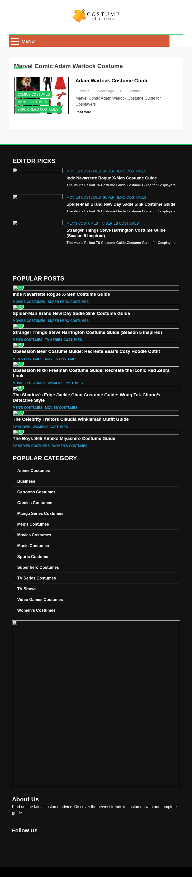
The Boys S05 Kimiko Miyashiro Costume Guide (64, 438)
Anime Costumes (33, 470)
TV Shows (21, 427)
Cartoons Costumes (36, 492)
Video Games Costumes (40, 599)
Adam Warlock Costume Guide (112, 80)
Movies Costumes (83, 171)
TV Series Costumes (119, 223)
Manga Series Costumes (40, 513)
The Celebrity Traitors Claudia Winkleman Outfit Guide (71, 419)
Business (26, 481)
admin (85, 91)
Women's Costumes (65, 383)
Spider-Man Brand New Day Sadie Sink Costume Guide (120, 204)
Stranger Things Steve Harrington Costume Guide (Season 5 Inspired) (87, 332)
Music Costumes (33, 545)
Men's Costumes (32, 102)
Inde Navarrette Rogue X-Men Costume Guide (111, 178)
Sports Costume (32, 556)
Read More (83, 112)
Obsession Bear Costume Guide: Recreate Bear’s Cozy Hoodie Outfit (86, 351)
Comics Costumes (34, 94)
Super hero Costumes (38, 109)
